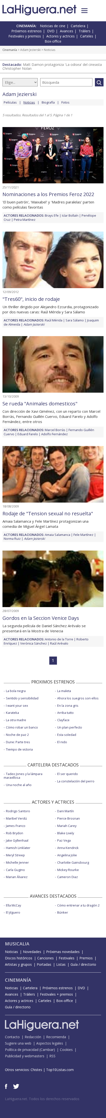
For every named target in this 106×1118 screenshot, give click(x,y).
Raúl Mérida (53, 320)
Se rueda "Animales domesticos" (39, 403)
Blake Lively (65, 833)
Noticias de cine (52, 26)
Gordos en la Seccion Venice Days (40, 618)
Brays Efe (52, 215)
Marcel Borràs (55, 430)
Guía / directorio (83, 964)
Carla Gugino (15, 870)
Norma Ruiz (12, 538)
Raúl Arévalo (59, 643)
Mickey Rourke (68, 870)
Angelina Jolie (67, 855)
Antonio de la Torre (59, 639)
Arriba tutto (65, 712)
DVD (50, 31)
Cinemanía (9, 50)
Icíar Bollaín (70, 215)
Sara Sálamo (75, 320)
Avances (66, 31)
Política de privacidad (21, 1049)
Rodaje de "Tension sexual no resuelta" (47, 513)
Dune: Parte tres (18, 742)
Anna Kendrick (68, 848)
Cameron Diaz (67, 877)
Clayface (63, 720)
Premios (86, 958)
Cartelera (78, 26)
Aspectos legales (49, 1043)
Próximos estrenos (26, 31)
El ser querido (67, 774)
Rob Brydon (14, 833)
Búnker (62, 912)
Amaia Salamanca (57, 534)
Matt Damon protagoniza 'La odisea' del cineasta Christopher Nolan (52, 66)
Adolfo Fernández (54, 434)
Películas (10, 102)
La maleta (64, 691)
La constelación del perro (75, 781)
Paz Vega (64, 840)
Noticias (11, 951)
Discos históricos (18, 958)
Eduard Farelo (28, 434)
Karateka (12, 712)
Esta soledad (66, 734)
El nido (62, 742)
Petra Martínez (24, 219)
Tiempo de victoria (19, 749)
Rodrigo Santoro (18, 811)
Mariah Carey (66, 826)
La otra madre (16, 720)
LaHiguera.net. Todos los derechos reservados (42, 1098)
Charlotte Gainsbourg (73, 862)
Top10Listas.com (60, 1069)
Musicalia (17, 944)
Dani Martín (65, 811)
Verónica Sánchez (33, 643)
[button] (84, 10)
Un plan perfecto (69, 727)
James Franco (15, 826)
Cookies (66, 1049)
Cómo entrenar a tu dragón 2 (78, 905)
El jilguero (13, 912)
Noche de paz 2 (17, 734)
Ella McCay (13, 905)
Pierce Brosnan (68, 818)
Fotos (65, 102)
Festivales (66, 958)
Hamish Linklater (18, 848)
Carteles (86, 36)
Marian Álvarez (17, 877)
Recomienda (56, 1037)
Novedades (32, 951)
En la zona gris (67, 705)
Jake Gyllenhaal (17, 840)
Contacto (12, 1037)
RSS (52, 1056)
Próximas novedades (63, 951)
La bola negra (16, 691)
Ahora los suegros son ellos (78, 698)
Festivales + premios (56, 994)
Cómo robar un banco (22, 727)
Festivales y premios (24, 36)
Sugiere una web (18, 1043)
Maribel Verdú (16, 818)
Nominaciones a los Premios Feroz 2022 (48, 194)
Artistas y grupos (18, 964)
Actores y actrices (60, 36)
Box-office (53, 41)
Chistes (36, 1069)
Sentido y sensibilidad (22, 698)
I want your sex (17, 705)
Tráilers (84, 31)
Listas (61, 964)
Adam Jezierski (30, 50)
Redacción (33, 1037)
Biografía (48, 102)
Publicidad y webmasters (24, 1056)
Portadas (44, 964)
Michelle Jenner (17, 862)
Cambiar (47, 1049)
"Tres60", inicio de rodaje (31, 299)
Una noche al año (19, 785)
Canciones (45, 958)
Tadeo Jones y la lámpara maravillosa (23, 776)
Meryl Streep (15, 855)
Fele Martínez (83, 534)
